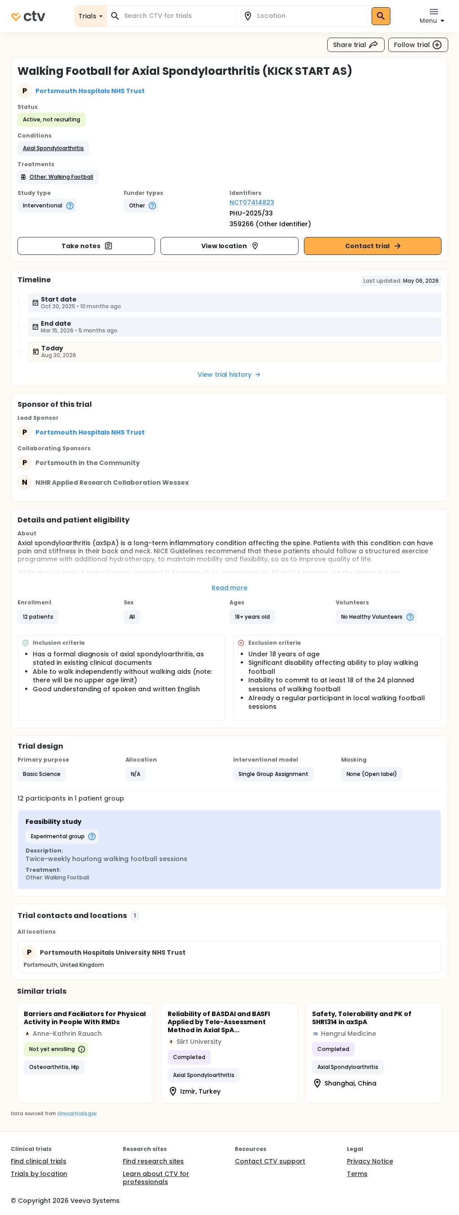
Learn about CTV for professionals (156, 1178)
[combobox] (177, 16)
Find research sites (153, 1161)
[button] (53, 148)
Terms (357, 1174)
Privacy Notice (370, 1161)
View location (224, 245)
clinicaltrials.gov (76, 1113)
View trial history (224, 374)
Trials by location (39, 1174)
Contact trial (367, 245)
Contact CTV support (270, 1161)
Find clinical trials (38, 1161)
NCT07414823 (252, 202)
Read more (230, 588)
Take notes (80, 245)
